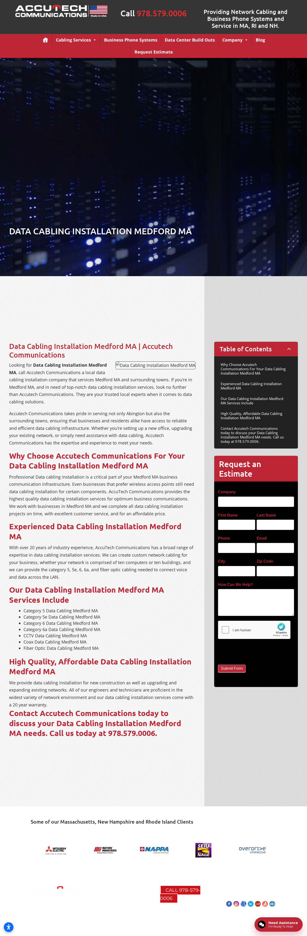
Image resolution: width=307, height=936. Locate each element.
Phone (225, 538)
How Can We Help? (236, 585)
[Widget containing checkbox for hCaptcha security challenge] (254, 630)
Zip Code (266, 561)
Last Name (267, 515)
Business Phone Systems (130, 40)
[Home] (45, 40)
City (223, 561)
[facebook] (229, 904)
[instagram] (236, 904)
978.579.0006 (162, 13)
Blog (260, 40)
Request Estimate (154, 52)
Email (263, 538)
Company (232, 40)
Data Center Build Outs (190, 40)
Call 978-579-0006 (180, 894)
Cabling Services (73, 40)
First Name (229, 515)
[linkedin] (251, 904)
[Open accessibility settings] (8, 927)
